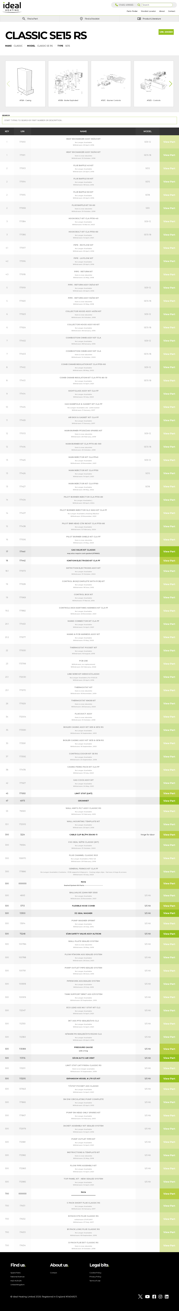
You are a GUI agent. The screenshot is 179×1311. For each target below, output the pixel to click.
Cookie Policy (95, 1273)
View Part (169, 141)
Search (6, 115)
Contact (53, 1273)
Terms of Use (95, 1281)
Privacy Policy (95, 1277)
